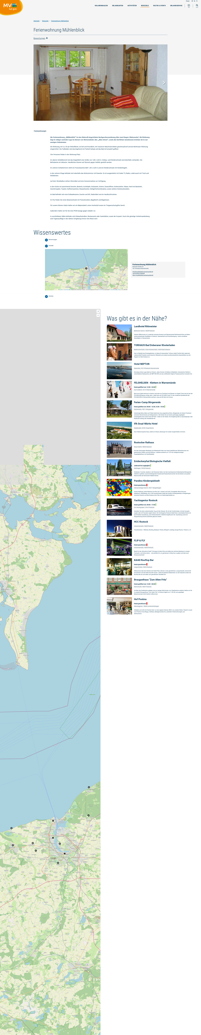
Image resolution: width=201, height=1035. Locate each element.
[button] (64, 853)
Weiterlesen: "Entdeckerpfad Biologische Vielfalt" (151, 468)
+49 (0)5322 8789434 (138, 273)
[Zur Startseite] (12, 8)
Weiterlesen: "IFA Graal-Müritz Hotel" (151, 430)
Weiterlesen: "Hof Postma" (151, 606)
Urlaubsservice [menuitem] (176, 5)
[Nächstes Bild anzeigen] (163, 82)
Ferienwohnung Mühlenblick (60, 21)
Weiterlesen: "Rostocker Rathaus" (151, 449)
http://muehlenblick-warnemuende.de (142, 275)
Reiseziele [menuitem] (145, 5)
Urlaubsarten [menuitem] (117, 5)
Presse (187, 1)
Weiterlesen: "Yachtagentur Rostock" (151, 508)
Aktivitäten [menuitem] (132, 5)
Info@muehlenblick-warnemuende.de (142, 271)
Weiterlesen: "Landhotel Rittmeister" (151, 333)
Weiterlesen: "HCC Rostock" (151, 528)
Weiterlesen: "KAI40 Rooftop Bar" (151, 567)
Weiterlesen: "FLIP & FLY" (151, 548)
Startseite (36, 21)
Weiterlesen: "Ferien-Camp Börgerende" (151, 410)
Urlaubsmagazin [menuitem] (101, 5)
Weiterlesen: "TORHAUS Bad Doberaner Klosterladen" (151, 351)
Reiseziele (45, 21)
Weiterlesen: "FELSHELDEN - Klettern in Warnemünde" (151, 390)
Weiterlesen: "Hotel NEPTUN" (151, 370)
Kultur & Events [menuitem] (159, 5)
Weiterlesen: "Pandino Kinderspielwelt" (151, 488)
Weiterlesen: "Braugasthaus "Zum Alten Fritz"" (151, 587)
